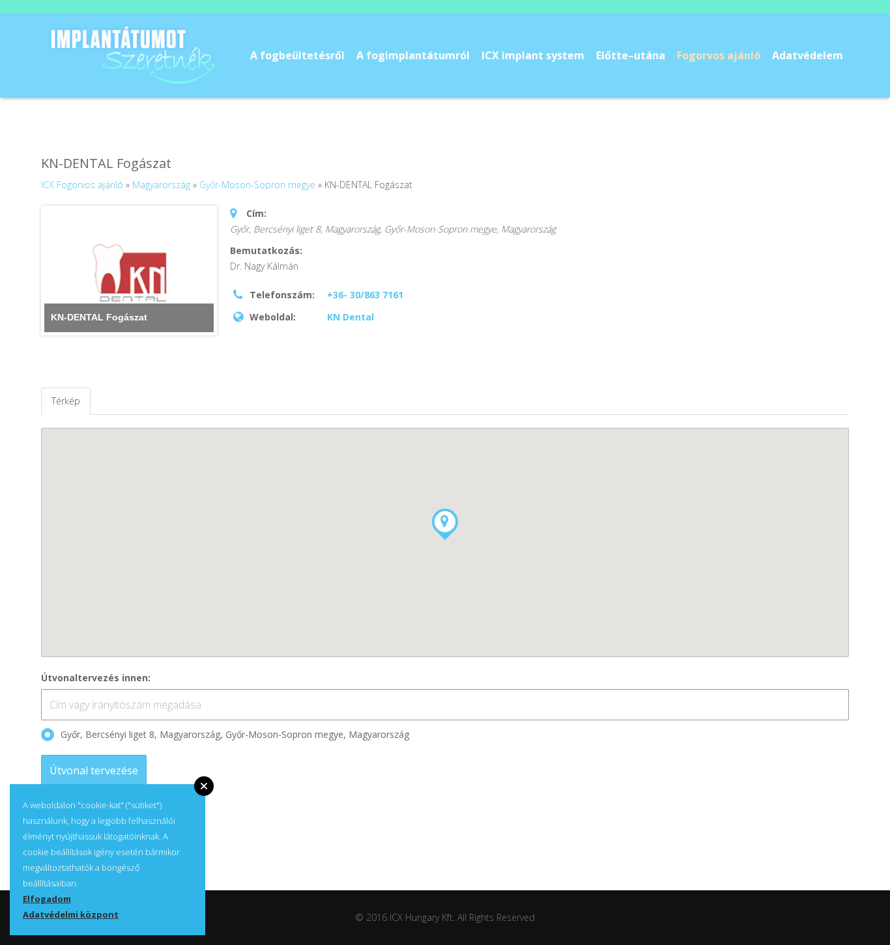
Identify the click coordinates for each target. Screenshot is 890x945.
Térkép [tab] (65, 401)
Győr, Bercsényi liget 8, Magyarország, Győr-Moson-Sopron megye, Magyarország (235, 734)
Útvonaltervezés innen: (96, 677)
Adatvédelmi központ (71, 914)
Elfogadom (47, 899)
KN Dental (350, 317)
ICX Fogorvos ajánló (82, 184)
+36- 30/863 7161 (365, 295)
